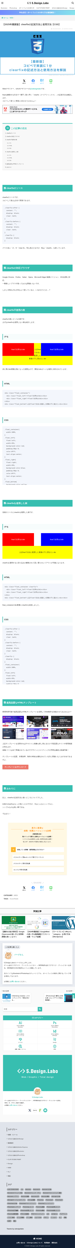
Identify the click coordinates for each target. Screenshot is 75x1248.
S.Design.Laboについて (35, 1243)
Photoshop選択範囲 (13, 1214)
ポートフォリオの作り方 (26, 8)
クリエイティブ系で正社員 (22, 863)
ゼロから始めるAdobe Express (18, 1147)
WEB (16, 895)
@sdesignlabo (35, 89)
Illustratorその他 (46, 1189)
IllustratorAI (36, 1189)
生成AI (9, 1221)
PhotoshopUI (58, 1200)
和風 (65, 1217)
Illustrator (4, 8)
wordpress (54, 1214)
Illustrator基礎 (25, 1196)
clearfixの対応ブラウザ (13, 136)
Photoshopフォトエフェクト (46, 1203)
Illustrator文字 (35, 1196)
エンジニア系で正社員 (20, 869)
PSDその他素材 (25, 1214)
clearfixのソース (11, 133)
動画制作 (10, 1143)
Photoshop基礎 (40, 1207)
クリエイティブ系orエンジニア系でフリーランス (29, 857)
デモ (10, 143)
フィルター (54, 1217)
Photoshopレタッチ (28, 1207)
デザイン (46, 1217)
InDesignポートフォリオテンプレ (16, 1200)
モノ (9, 1172)
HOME (38, 1239)
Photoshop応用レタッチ (53, 1207)
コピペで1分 (38, 1217)
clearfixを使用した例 (12, 151)
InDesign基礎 (31, 1200)
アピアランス (63, 1214)
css (12, 899)
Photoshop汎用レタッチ (27, 1210)
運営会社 (54, 1243)
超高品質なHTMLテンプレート (15, 164)
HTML (10, 145)
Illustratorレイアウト (13, 1196)
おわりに (9, 167)
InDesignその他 (56, 1196)
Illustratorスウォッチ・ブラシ (33, 1193)
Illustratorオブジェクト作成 (15, 1193)
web (16, 899)
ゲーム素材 (29, 1217)
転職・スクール (13, 1134)
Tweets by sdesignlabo (15, 1229)
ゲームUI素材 (20, 1217)
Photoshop (13, 8)
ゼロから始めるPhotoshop (16, 1155)
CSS (10, 148)
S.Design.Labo (37, 1097)
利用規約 (47, 1243)
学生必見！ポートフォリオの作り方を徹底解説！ (37, 12)
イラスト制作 (11, 1217)
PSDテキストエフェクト (37, 1214)
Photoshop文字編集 (13, 1210)
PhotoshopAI (49, 1200)
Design (10, 1163)
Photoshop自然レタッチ (53, 1210)
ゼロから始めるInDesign (59, 8)
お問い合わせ (15, 981)
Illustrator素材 (45, 1196)
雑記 (9, 1176)
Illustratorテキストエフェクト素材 (52, 1193)
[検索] (40, 1009)
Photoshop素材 (40, 1210)
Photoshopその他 (12, 1203)
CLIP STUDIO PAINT (43, 8)
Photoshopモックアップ (14, 1207)
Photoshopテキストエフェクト (27, 1203)
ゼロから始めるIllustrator (16, 1151)
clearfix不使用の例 (12, 139)
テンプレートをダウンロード (15, 767)
